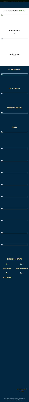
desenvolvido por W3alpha (14, 400)
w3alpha (22, 11)
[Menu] (2, 5)
